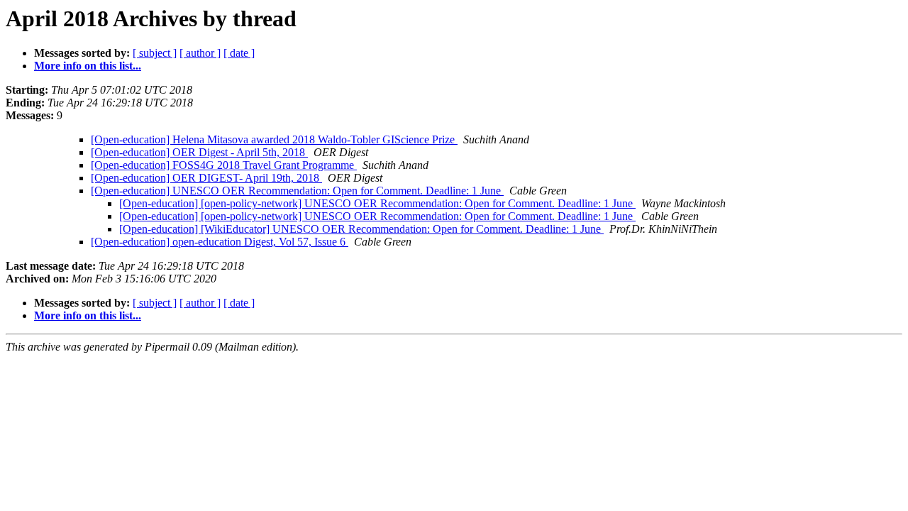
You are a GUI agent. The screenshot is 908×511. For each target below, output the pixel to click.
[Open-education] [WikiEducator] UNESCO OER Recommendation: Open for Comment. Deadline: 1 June (361, 229)
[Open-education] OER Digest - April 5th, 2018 (199, 152)
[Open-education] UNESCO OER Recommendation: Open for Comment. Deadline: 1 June (297, 191)
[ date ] (239, 53)
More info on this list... (87, 66)
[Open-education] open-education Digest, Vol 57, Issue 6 (219, 242)
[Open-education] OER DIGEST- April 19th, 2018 (206, 178)
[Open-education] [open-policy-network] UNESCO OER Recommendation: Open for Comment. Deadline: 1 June (377, 203)
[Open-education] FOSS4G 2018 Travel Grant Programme (224, 165)
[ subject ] (155, 53)
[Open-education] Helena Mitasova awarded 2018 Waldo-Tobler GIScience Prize (274, 139)
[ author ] (200, 53)
